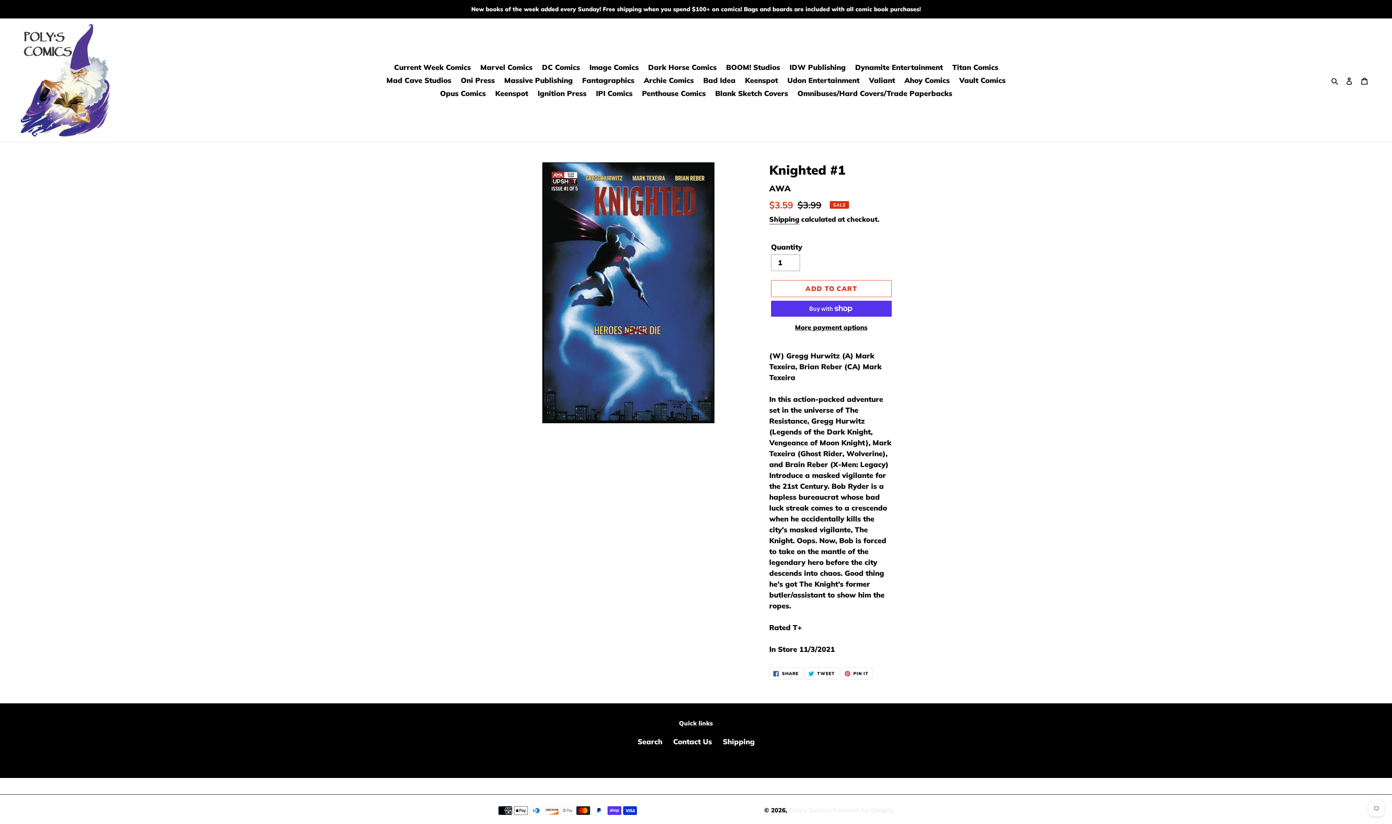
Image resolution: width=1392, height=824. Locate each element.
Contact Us (692, 741)
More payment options (831, 327)
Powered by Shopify (863, 810)
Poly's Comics (810, 810)
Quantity (786, 246)
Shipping (784, 219)
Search (650, 741)
